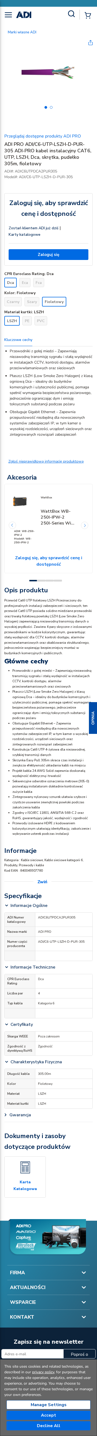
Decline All (48, 1426)
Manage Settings (49, 1405)
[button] (93, 718)
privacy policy (43, 1372)
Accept (48, 1415)
